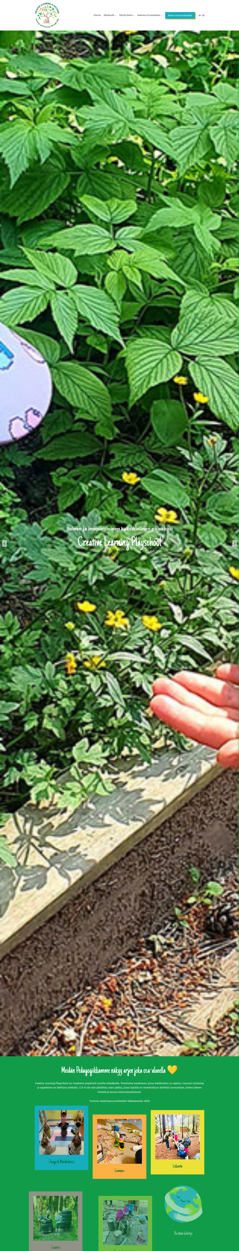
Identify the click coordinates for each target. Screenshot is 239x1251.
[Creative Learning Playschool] (47, 15)
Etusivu (97, 15)
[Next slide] (234, 543)
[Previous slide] (4, 543)
